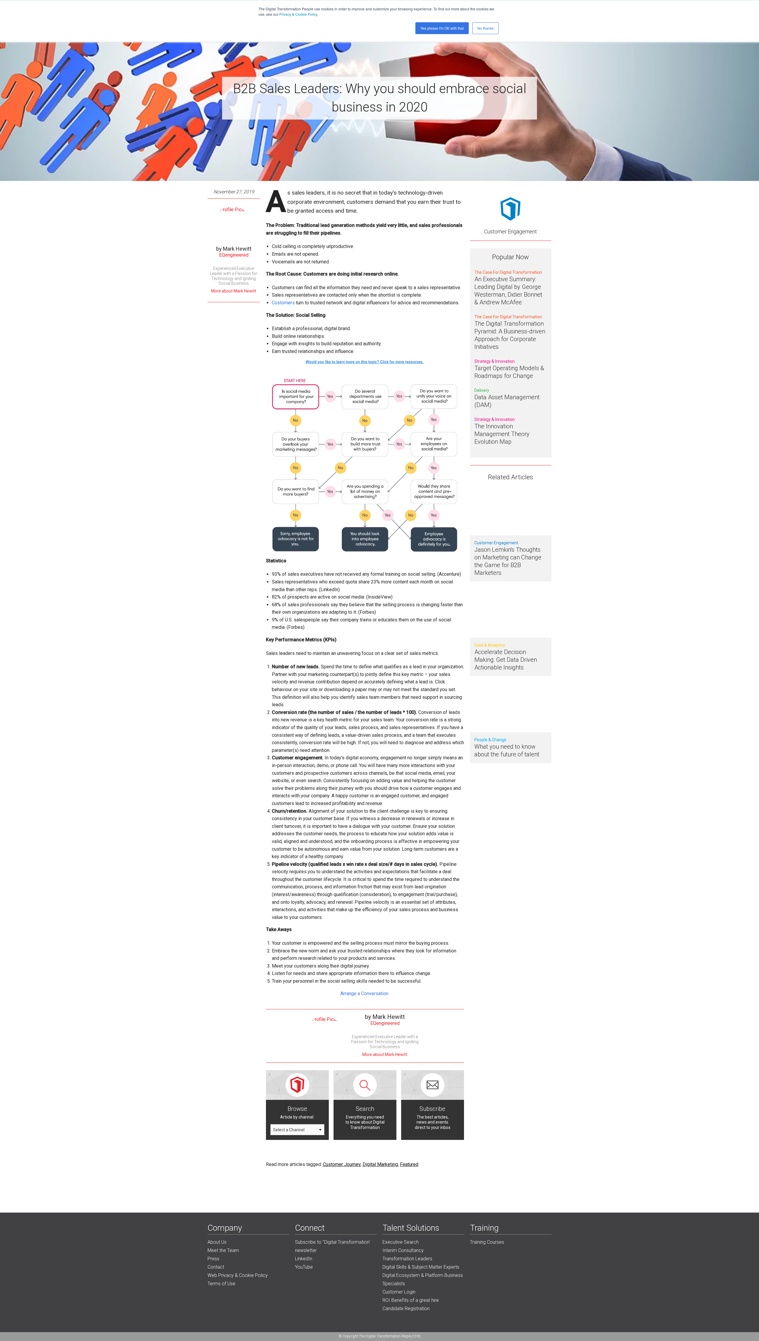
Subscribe (432, 1108)
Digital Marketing (380, 1164)
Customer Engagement (510, 231)
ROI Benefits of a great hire (410, 1300)
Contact (216, 1267)
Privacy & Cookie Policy (298, 14)
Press (213, 1259)
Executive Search (400, 1242)
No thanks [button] (485, 28)
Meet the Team (223, 1250)
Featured (409, 1164)
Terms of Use (221, 1283)
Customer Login (398, 1292)
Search (365, 1108)
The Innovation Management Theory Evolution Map (502, 434)
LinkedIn (303, 1259)
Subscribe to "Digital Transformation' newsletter (332, 1246)
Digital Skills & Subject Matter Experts (420, 1267)
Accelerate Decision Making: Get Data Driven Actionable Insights (505, 659)
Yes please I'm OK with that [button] (442, 28)
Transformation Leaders (407, 1259)
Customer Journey (342, 1164)
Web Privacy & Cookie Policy (238, 1275)
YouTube (304, 1267)
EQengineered (233, 255)
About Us (217, 1242)
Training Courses (487, 1242)
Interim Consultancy (403, 1250)
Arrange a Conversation (365, 993)
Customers (283, 303)
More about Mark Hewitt (233, 291)
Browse (297, 1108)
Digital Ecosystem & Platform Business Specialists (422, 1279)
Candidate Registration (406, 1308)
